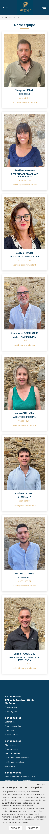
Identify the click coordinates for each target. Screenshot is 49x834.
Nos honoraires (11, 749)
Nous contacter (12, 707)
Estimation (10, 722)
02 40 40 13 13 (24, 260)
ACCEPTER (33, 828)
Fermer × (41, 784)
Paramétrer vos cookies (17, 822)
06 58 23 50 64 (24, 581)
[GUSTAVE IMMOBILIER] (25, 7)
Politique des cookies (14, 762)
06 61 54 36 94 (24, 421)
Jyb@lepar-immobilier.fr (24, 345)
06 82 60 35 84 (24, 180)
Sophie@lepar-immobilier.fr (24, 265)
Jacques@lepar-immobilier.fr (24, 102)
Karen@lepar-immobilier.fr (24, 425)
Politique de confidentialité (17, 758)
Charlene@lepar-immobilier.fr (24, 185)
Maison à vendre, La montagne (18, 781)
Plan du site (10, 766)
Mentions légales (12, 753)
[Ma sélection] (7, 7)
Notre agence (11, 711)
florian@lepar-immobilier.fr (24, 505)
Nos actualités (11, 735)
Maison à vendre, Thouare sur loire (20, 776)
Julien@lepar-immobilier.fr (24, 668)
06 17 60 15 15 (24, 664)
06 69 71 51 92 (24, 501)
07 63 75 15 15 (24, 98)
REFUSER (15, 828)
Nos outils (9, 730)
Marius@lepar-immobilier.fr (24, 586)
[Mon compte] (4, 7)
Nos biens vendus (13, 726)
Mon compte (11, 745)
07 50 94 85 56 (24, 341)
